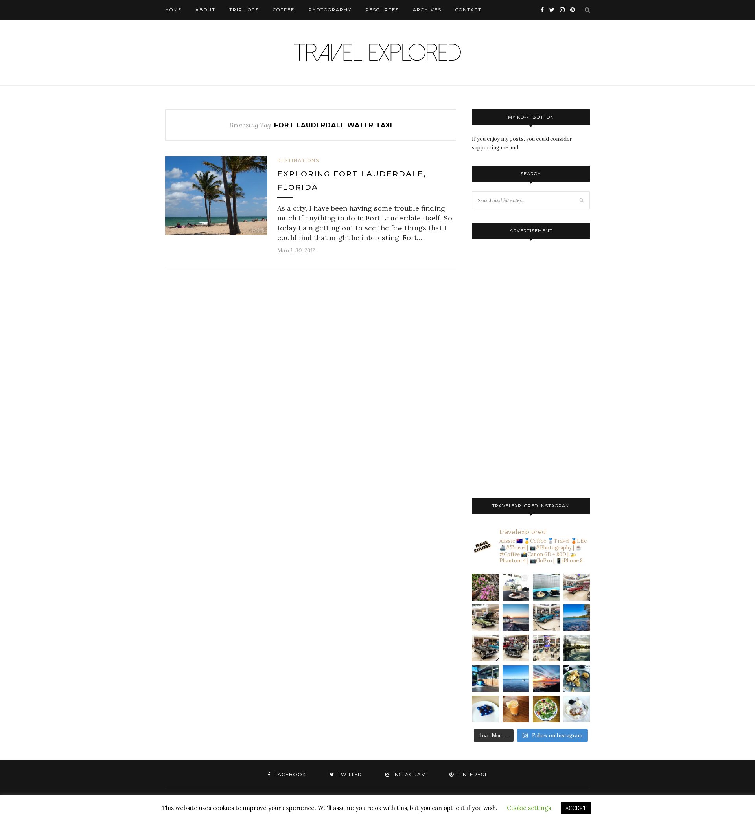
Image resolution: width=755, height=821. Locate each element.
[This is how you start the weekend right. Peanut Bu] (516, 587)
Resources (382, 10)
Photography (330, 10)
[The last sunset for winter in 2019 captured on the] (516, 617)
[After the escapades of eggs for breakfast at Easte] (576, 678)
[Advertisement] (531, 366)
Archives (427, 10)
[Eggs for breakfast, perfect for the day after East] (485, 709)
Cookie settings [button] (529, 808)
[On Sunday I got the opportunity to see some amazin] (546, 648)
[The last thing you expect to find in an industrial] (485, 587)
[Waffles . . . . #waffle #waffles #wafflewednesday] (576, 709)
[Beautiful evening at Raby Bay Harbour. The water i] (576, 648)
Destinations (298, 160)
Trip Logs (244, 10)
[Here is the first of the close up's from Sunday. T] (516, 648)
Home (173, 10)
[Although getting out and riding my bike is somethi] (576, 617)
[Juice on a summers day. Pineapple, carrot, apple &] (516, 709)
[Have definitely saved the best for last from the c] (576, 587)
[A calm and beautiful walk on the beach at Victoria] (516, 678)
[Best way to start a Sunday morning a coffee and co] (546, 587)
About (205, 10)
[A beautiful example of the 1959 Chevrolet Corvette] (485, 648)
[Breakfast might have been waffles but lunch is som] (546, 709)
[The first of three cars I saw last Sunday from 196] (546, 617)
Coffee (284, 10)
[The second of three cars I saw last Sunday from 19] (485, 617)
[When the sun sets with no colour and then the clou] (546, 678)
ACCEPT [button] (576, 808)
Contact (468, 10)
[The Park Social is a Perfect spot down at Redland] (485, 678)
